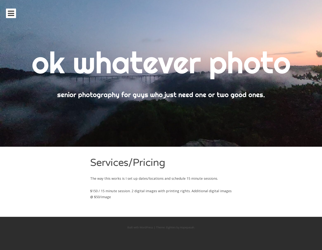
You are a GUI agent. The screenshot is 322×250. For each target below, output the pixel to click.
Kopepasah (187, 227)
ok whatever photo (161, 62)
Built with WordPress (140, 227)
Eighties (171, 227)
